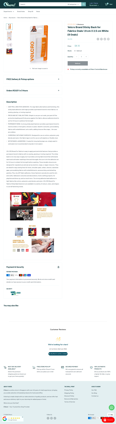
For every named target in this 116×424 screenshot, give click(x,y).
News (38, 11)
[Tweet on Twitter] (105, 39)
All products (12, 17)
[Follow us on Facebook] (48, 418)
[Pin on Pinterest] (101, 39)
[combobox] (42, 4)
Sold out (77, 63)
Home (5, 17)
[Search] (83, 4)
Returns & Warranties (71, 399)
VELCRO (70, 39)
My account (93, 5)
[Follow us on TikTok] (55, 418)
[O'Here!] (4, 421)
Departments (8, 11)
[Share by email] (108, 39)
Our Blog (94, 393)
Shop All (30, 11)
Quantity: (70, 56)
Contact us (95, 396)
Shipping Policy (69, 393)
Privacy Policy (68, 390)
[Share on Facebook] (98, 39)
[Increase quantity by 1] (86, 57)
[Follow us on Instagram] (51, 418)
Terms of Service (69, 402)
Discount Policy (69, 396)
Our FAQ (94, 390)
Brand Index (21, 11)
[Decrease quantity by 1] (76, 57)
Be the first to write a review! (58, 354)
